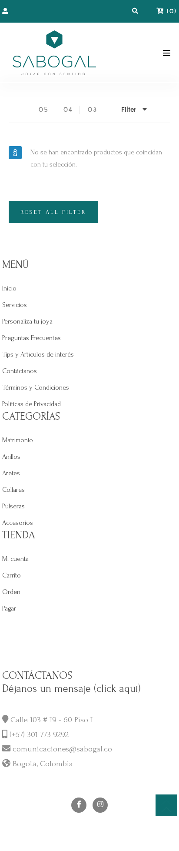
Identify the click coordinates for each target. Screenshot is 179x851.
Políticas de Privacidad (31, 404)
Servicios (14, 305)
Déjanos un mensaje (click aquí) (71, 688)
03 (92, 110)
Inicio (9, 288)
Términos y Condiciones (35, 387)
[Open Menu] (166, 52)
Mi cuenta (15, 559)
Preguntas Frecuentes (31, 338)
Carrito (11, 575)
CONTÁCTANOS (37, 675)
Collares (13, 490)
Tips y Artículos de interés (38, 354)
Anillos (11, 457)
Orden (11, 592)
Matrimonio (17, 440)
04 (68, 110)
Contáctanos (19, 371)
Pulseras (13, 506)
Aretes (11, 473)
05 (44, 110)
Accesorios (17, 523)
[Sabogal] (54, 52)
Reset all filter (53, 212)
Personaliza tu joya (27, 321)
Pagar (9, 608)
